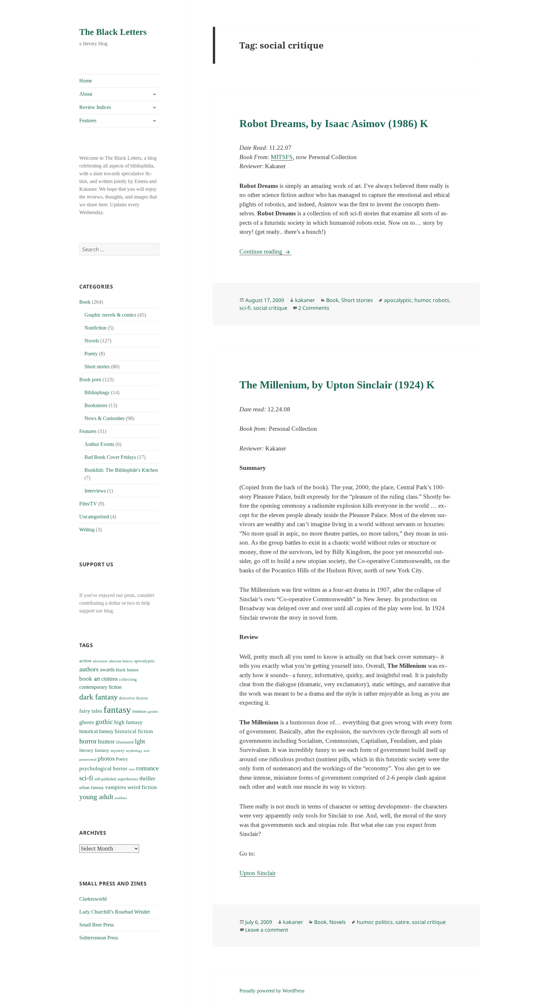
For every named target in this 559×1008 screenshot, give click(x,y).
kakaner (305, 300)
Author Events (99, 444)
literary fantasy (94, 750)
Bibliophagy (97, 392)
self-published (105, 779)
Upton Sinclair (257, 873)
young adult (96, 797)
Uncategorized (94, 516)
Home (85, 80)
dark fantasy (98, 696)
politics (384, 922)
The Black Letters (113, 32)
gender (153, 711)
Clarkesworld (93, 899)
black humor (127, 669)
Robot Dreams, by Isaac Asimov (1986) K (333, 123)
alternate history (121, 661)
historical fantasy (96, 731)
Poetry (91, 353)
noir (147, 751)
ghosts (86, 722)
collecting (128, 679)
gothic (104, 722)
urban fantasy (91, 787)
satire (402, 922)
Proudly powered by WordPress (271, 990)
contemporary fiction (100, 687)
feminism (139, 711)
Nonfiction (95, 328)
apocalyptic (144, 660)
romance (147, 768)
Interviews (95, 490)
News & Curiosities (104, 418)
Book (85, 302)
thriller (147, 778)
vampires (115, 787)
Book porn (90, 379)
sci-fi (86, 778)
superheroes (127, 778)
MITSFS (282, 157)
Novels (91, 340)
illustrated (125, 742)
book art (89, 678)
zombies (121, 798)
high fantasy (128, 722)
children (109, 679)
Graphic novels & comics (110, 315)
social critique (270, 307)
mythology (134, 751)
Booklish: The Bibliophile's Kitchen (121, 470)
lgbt (140, 741)
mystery (118, 750)
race (132, 769)
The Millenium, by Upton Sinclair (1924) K (337, 385)
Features (87, 120)
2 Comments (313, 307)
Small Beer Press (96, 924)
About (85, 94)
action (85, 660)
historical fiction (134, 731)
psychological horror (103, 768)
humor (106, 741)
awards (107, 670)
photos (106, 758)
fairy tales (90, 711)
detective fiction (133, 698)
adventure (100, 661)
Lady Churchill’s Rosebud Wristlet (114, 912)
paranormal (87, 759)
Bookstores (95, 405)
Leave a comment (266, 929)
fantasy (117, 709)
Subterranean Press (98, 937)
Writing (86, 529)
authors (89, 669)
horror (88, 741)
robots (441, 300)
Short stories (97, 366)
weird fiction (142, 787)
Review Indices (95, 107)
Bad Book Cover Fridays (110, 457)
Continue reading (265, 251)
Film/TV (88, 503)
